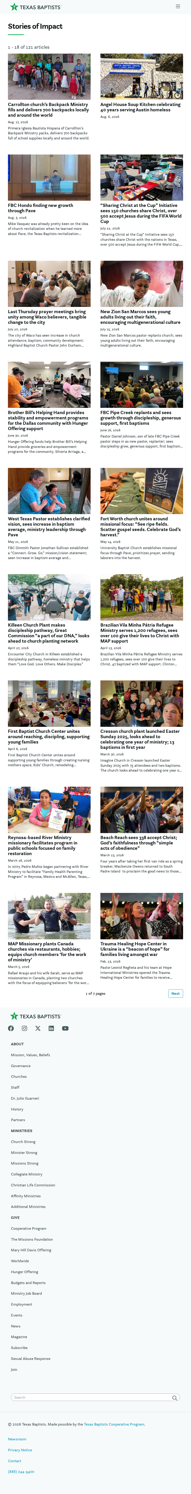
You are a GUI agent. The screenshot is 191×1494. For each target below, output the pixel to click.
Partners (18, 1119)
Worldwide (20, 1261)
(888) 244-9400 (21, 1471)
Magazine (19, 1336)
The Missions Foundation (32, 1239)
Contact (14, 1461)
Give (15, 1217)
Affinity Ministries (26, 1196)
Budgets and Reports (28, 1282)
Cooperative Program (28, 1228)
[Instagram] (24, 1027)
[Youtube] (65, 1027)
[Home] (35, 6)
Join (14, 1369)
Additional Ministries (28, 1206)
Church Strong (23, 1141)
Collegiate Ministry (26, 1174)
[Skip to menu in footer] (178, 7)
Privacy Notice (20, 1450)
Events (16, 1315)
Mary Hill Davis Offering (31, 1250)
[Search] (175, 1398)
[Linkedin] (51, 1027)
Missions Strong (24, 1163)
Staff (15, 1087)
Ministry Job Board (26, 1293)
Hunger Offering (24, 1271)
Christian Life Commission (33, 1185)
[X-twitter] (38, 1027)
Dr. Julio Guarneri (25, 1098)
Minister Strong (24, 1152)
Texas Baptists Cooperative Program (114, 1424)
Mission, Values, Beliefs (30, 1055)
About (17, 1043)
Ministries (21, 1130)
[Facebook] (13, 1027)
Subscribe (19, 1347)
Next (175, 993)
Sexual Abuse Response (30, 1358)
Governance (21, 1065)
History (17, 1109)
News (15, 1326)
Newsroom (17, 1439)
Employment (21, 1304)
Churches (19, 1076)
